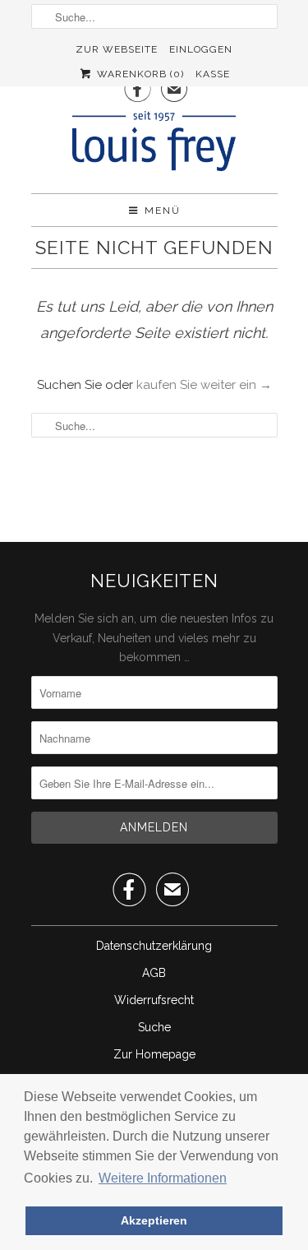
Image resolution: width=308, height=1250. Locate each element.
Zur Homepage (154, 1054)
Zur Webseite (117, 49)
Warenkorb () (138, 74)
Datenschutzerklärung (154, 945)
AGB (154, 972)
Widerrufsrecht (154, 1000)
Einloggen (200, 49)
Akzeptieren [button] (154, 1220)
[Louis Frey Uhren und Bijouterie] (154, 146)
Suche (154, 1027)
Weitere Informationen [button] (163, 1178)
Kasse (212, 74)
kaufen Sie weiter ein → (204, 384)
